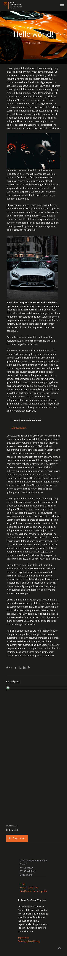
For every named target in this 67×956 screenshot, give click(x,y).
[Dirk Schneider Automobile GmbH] (13, 5)
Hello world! (12, 830)
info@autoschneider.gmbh (33, 891)
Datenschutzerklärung (29, 941)
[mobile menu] (62, 5)
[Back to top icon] (59, 948)
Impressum (23, 937)
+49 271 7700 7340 (29, 887)
